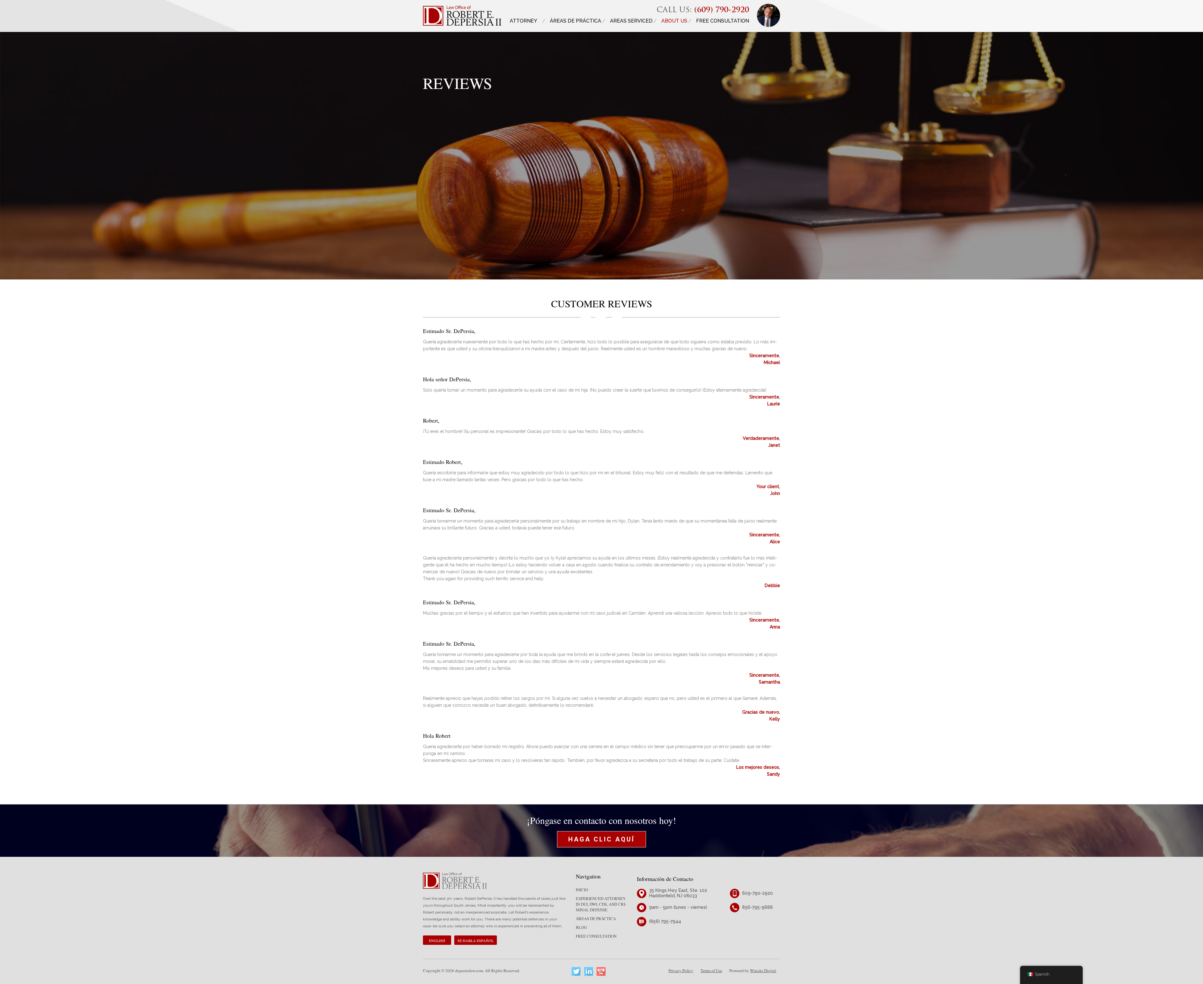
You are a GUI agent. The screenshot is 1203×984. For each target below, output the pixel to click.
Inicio (582, 890)
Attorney (523, 21)
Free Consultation (722, 21)
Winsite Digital (763, 970)
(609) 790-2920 (721, 10)
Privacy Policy (681, 970)
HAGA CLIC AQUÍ (601, 839)
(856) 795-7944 (665, 921)
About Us (674, 21)
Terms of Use (711, 970)
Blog (581, 927)
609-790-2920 (757, 893)
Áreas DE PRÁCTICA (575, 21)
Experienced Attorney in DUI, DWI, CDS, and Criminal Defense (601, 904)
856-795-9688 (757, 907)
